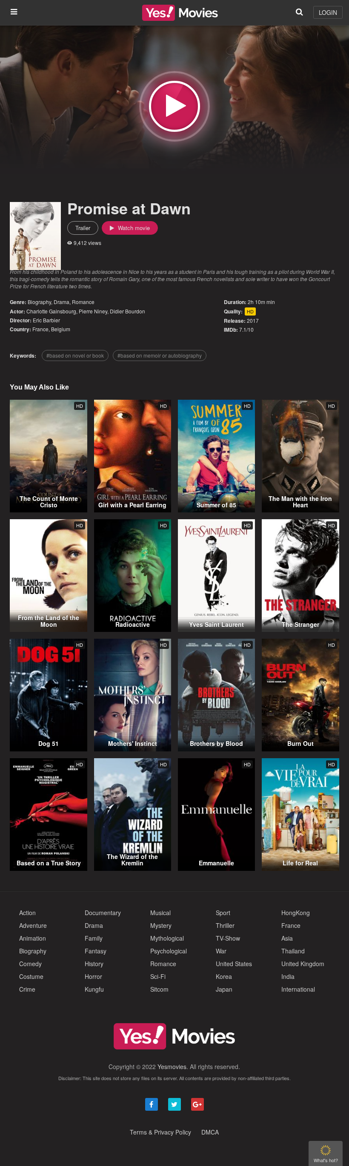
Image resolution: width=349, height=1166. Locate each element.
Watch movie (133, 228)
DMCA (210, 1132)
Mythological (167, 938)
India (288, 976)
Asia (287, 938)
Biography (39, 301)
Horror (93, 976)
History (94, 963)
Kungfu (94, 989)
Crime (27, 989)
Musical (160, 912)
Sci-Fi (158, 976)
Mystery (161, 925)
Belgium (60, 329)
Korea (224, 976)
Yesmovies (171, 1066)
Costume (31, 976)
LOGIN (328, 12)
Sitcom (159, 989)
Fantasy (95, 951)
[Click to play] (174, 106)
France (40, 329)
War (221, 951)
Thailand (293, 951)
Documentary (103, 912)
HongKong (295, 912)
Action (27, 912)
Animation (32, 938)
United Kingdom (302, 963)
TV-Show (228, 938)
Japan (224, 989)
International (298, 989)
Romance (83, 301)
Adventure (33, 925)
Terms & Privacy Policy (160, 1132)
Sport (223, 912)
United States (234, 963)
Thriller (225, 925)
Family (94, 938)
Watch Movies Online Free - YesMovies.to (180, 13)
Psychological (168, 951)
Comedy (30, 963)
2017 (253, 320)
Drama (61, 301)
